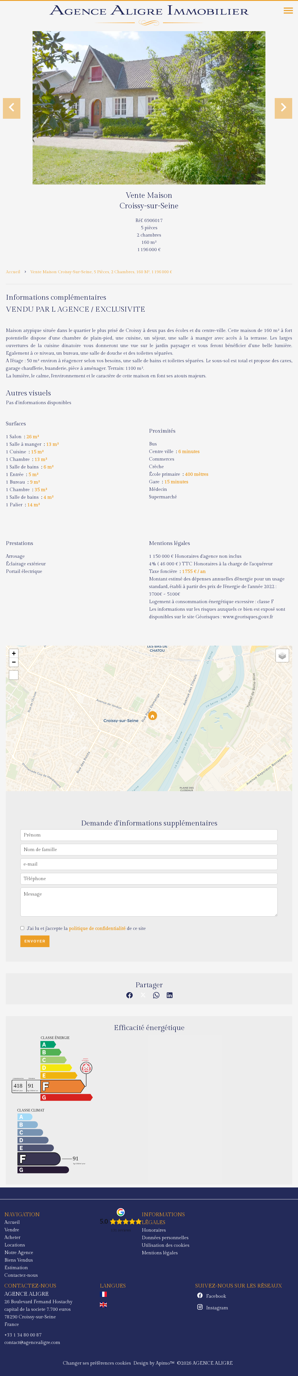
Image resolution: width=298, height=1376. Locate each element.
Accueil (13, 272)
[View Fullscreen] (13, 675)
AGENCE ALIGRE (26, 1294)
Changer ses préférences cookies (97, 1363)
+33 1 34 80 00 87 (23, 1335)
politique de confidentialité (97, 928)
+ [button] (14, 653)
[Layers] (282, 655)
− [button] (14, 662)
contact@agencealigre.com (32, 1342)
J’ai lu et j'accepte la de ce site (86, 928)
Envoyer (35, 941)
